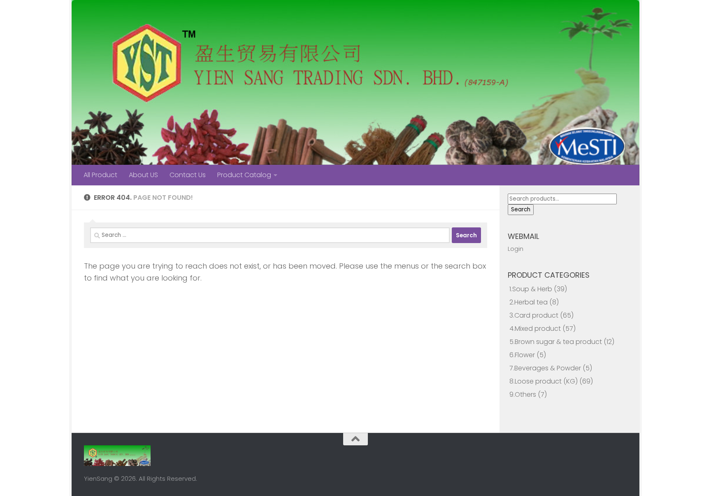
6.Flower (522, 355)
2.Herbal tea (528, 302)
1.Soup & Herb (530, 289)
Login (515, 248)
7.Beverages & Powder (545, 368)
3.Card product (533, 315)
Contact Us (188, 175)
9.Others (522, 394)
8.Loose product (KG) (543, 381)
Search (520, 209)
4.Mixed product (535, 328)
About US (143, 175)
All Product (100, 175)
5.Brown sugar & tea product (555, 341)
